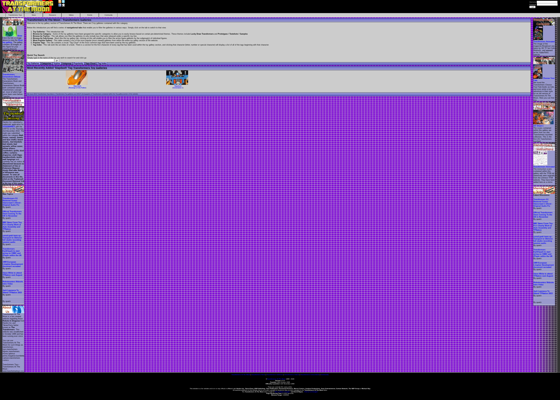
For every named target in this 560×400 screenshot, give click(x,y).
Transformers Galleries (275, 374)
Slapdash (178, 86)
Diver (20, 36)
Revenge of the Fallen (77, 88)
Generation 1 (178, 88)
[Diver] (10, 36)
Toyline (57, 63)
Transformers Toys (15, 15)
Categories (46, 63)
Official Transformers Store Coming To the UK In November (12, 213)
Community (109, 15)
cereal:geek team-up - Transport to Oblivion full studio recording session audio (12, 238)
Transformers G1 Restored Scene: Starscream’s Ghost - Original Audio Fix (12, 201)
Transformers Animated (544, 42)
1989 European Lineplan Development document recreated (13, 264)
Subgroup (67, 63)
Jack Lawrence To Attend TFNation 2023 (12, 291)
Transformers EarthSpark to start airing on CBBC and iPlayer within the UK (12, 252)
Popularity (79, 63)
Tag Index (102, 63)
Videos (71, 15)
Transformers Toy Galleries (90, 67)
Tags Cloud (90, 63)
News (34, 15)
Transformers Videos (291, 374)
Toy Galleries (33, 63)
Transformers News (258, 374)
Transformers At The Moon (240, 374)
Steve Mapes (279, 392)
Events (89, 15)
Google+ (287, 392)
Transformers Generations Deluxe (11, 75)
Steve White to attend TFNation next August (12, 274)
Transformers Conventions (310, 374)
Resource (52, 15)
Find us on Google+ (311, 392)
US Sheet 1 (538, 126)
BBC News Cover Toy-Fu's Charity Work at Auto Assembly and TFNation (12, 225)
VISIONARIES (9, 126)
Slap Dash (77, 86)
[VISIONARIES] (13, 120)
